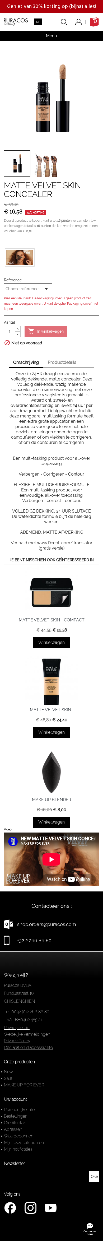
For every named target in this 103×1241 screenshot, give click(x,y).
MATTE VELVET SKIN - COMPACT (52, 619)
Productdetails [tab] (62, 362)
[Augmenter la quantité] (18, 329)
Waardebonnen (18, 1135)
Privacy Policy (17, 1040)
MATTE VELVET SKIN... (51, 709)
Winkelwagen (51, 642)
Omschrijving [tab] (26, 362)
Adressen (13, 1129)
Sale (8, 1078)
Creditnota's (15, 1122)
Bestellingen (15, 1116)
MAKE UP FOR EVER (24, 1084)
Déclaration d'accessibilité (28, 1047)
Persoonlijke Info (19, 1109)
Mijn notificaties (18, 1149)
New (8, 1071)
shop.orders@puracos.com (46, 924)
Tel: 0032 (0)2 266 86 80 (26, 1011)
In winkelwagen (46, 331)
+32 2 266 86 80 (34, 940)
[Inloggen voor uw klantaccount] (82, 22)
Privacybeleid (17, 1027)
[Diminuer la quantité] (18, 334)
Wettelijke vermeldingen (27, 1034)
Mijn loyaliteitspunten (24, 1142)
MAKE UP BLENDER (51, 799)
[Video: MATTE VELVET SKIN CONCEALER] (20, 257)
